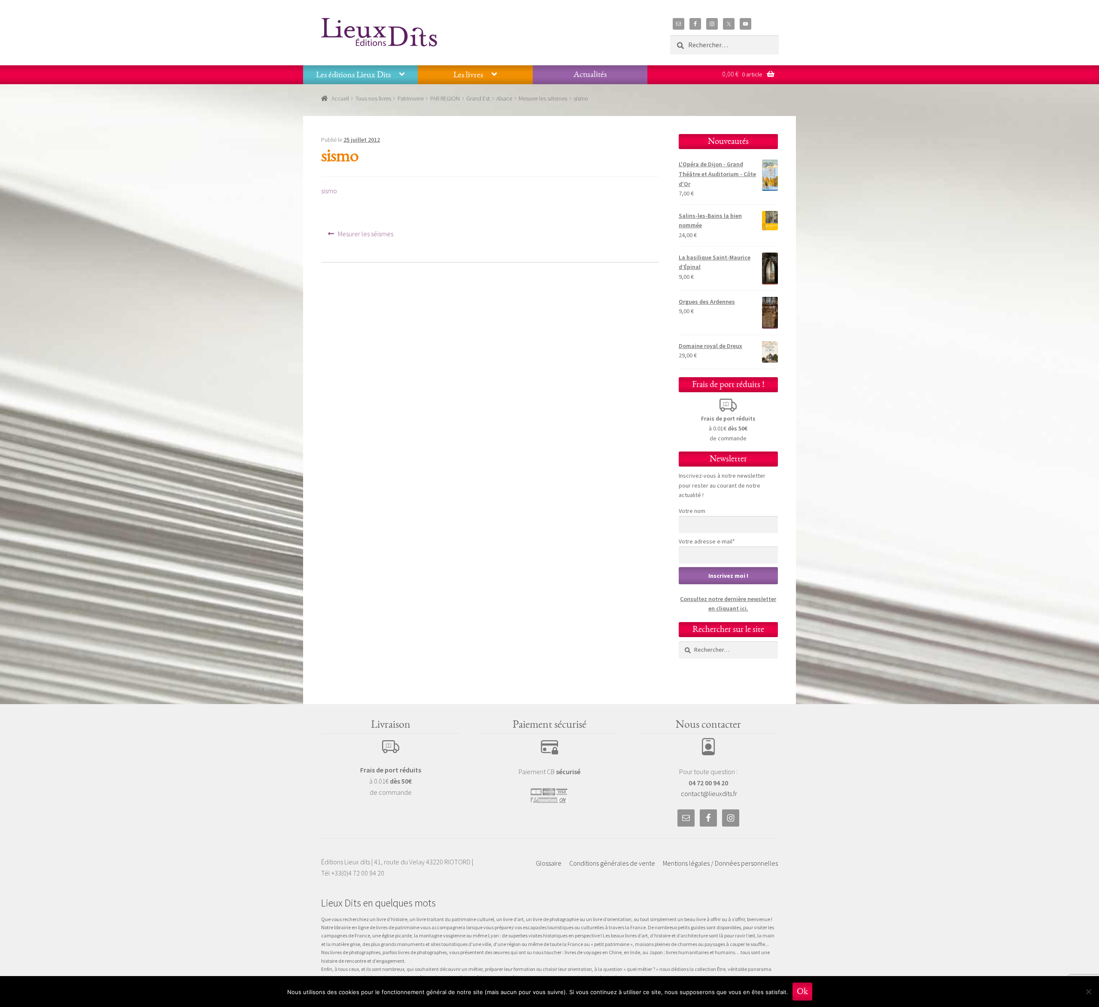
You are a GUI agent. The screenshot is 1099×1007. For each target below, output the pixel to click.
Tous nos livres (373, 98)
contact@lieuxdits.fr (709, 793)
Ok (802, 991)
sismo (329, 190)
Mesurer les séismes (543, 98)
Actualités (590, 74)
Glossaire (549, 863)
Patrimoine (411, 98)
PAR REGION (445, 98)
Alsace (504, 98)
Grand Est (478, 98)
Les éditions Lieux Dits (353, 74)
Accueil (340, 98)
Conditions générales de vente (612, 863)
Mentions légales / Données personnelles (720, 863)
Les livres (468, 74)
